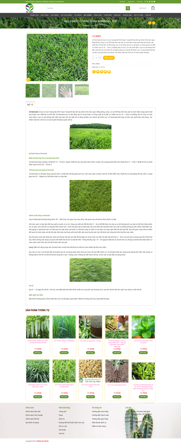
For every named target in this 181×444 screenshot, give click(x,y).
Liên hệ (61, 434)
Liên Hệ (148, 15)
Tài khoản (122, 2)
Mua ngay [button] (38, 352)
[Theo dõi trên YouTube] (154, 2)
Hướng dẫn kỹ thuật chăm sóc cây (71, 423)
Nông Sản (98, 15)
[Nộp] (128, 8)
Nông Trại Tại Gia (42, 441)
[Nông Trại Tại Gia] (34, 8)
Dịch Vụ (62, 419)
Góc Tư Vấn (138, 15)
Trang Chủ (34, 15)
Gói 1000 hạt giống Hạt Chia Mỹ (90, 341)
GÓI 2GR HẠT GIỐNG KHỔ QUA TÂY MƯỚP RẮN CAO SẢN (38, 342)
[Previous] (29, 57)
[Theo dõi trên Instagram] (147, 2)
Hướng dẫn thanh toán (100, 415)
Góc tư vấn (63, 426)
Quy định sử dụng (32, 423)
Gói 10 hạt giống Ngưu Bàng (117, 385)
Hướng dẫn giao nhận (100, 419)
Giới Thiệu (44, 15)
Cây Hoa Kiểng (66, 15)
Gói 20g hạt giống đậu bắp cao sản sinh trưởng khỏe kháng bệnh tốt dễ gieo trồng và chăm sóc (143, 388)
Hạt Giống (88, 15)
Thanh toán (131, 2)
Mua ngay (109, 58)
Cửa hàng (140, 2)
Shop (61, 415)
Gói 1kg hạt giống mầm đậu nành (91, 386)
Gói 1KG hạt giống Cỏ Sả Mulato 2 (64, 342)
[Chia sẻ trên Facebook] (94, 71)
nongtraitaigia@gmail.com (135, 421)
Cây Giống (55, 15)
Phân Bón (108, 15)
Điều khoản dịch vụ (99, 423)
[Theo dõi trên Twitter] (149, 2)
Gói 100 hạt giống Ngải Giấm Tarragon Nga (64, 386)
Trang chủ (86, 25)
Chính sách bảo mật (33, 411)
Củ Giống (77, 15)
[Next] (85, 57)
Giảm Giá (117, 15)
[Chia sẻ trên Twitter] (98, 71)
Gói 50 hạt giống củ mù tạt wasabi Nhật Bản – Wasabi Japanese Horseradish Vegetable (117, 343)
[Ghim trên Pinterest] (105, 71)
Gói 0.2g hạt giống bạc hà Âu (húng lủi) (143, 342)
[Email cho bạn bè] (101, 71)
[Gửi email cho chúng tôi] (152, 2)
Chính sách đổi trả (32, 419)
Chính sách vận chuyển (34, 415)
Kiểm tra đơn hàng (99, 426)
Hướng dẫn (127, 15)
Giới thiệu (62, 430)
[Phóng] (28, 80)
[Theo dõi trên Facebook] (145, 2)
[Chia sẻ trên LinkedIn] (109, 71)
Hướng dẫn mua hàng (100, 411)
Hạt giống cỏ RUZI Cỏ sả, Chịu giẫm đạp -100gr (37, 386)
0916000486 (130, 418)
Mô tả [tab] (30, 104)
